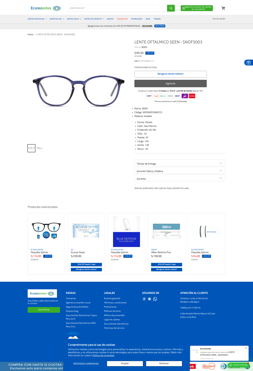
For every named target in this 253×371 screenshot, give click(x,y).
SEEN (144, 47)
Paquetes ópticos (39, 252)
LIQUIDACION (122, 19)
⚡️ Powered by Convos (206, 358)
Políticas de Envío (112, 311)
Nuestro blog (72, 311)
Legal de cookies (112, 320)
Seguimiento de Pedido (77, 307)
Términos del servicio (114, 328)
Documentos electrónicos (116, 324)
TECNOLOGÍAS (136, 19)
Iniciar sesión (219, 19)
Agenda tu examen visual (78, 303)
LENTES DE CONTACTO (93, 19)
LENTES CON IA (73, 19)
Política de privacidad (103, 355)
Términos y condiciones (115, 303)
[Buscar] (171, 8)
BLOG (148, 19)
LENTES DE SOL (55, 19)
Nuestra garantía (112, 299)
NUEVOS (110, 19)
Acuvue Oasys (78, 252)
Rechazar (164, 363)
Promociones (110, 307)
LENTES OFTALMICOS (36, 19)
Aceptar (125, 363)
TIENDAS (157, 19)
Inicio (30, 34)
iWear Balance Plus (161, 252)
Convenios (71, 299)
